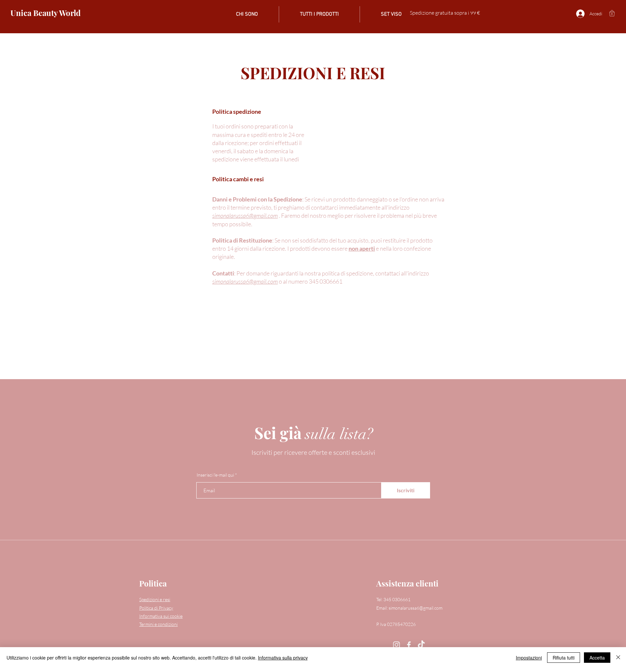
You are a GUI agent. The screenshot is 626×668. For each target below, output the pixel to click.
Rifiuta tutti (563, 657)
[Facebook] (408, 644)
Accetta (597, 657)
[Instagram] (396, 644)
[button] (612, 13)
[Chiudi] (618, 657)
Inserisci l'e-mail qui (215, 475)
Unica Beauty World (45, 12)
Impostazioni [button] (529, 657)
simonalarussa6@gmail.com (245, 215)
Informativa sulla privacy (283, 657)
